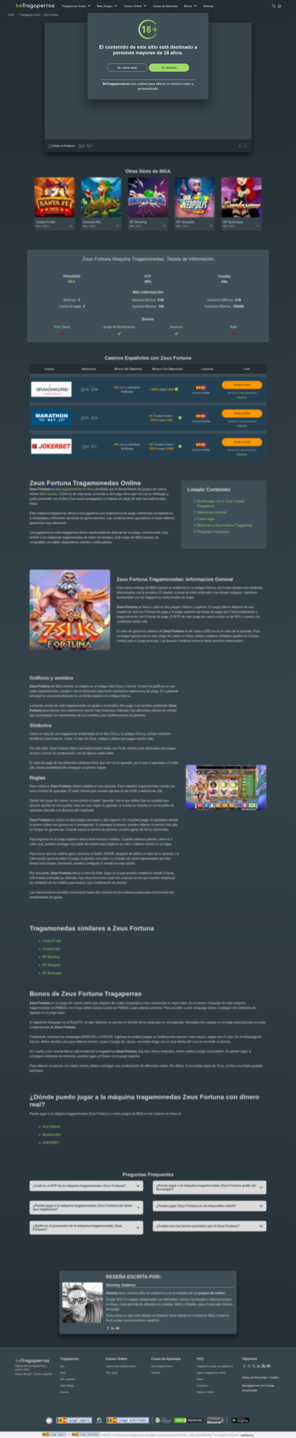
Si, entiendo (169, 67)
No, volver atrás (127, 67)
